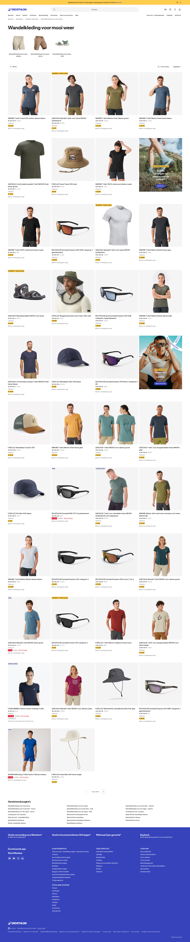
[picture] (29, 93)
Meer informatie (161, 383)
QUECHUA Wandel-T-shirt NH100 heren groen (25, 643)
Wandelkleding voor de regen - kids (79, 811)
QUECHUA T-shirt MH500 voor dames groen (112, 448)
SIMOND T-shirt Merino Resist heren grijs (155, 250)
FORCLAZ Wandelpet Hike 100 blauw (66, 382)
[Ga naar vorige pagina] (86, 791)
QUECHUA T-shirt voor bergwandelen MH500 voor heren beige (159, 644)
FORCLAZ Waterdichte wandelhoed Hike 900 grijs (115, 709)
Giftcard (178, 15)
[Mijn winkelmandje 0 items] (179, 9)
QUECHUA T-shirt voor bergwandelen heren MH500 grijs (159, 449)
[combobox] (177, 67)
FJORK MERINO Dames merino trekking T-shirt (26, 709)
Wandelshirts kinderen (16, 820)
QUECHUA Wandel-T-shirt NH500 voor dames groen (159, 579)
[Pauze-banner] (177, 2)
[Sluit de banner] (180, 2)
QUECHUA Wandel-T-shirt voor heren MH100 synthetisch (69, 119)
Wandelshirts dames (133, 817)
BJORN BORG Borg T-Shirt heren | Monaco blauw (27, 774)
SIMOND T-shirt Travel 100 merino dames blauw (26, 118)
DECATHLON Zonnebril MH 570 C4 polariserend (70, 513)
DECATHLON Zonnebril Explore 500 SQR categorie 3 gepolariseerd (72, 251)
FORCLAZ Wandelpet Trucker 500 (21, 448)
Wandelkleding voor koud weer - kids (80, 809)
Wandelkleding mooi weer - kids (62, 55)
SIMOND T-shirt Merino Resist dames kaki (155, 316)
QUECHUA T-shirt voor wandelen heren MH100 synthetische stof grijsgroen (113, 514)
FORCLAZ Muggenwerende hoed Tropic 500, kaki (71, 316)
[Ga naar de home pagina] (17, 9)
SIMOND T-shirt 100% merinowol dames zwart (113, 184)
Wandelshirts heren (133, 820)
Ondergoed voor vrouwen (135, 811)
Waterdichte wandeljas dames (137, 814)
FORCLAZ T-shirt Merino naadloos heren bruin (113, 643)
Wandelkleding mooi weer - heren (40, 55)
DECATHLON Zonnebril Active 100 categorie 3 (70, 643)
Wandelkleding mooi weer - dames (18, 55)
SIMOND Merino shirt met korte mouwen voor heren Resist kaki (160, 514)
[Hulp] (170, 9)
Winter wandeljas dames (17, 823)
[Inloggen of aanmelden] (175, 9)
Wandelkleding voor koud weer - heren (21, 809)
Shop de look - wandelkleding (18, 817)
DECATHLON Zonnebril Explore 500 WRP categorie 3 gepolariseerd (160, 710)
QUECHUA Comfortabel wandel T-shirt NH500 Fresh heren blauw (28, 383)
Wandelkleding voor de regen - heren (21, 811)
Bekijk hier (160, 186)
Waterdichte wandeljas (75, 817)
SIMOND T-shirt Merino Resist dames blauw (25, 579)
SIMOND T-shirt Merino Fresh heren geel (67, 448)
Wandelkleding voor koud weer (19, 806)
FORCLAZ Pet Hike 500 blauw (19, 513)
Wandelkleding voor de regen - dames (139, 809)
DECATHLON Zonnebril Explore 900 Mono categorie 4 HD (116, 383)
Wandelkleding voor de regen (77, 806)
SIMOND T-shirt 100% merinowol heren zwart (25, 250)
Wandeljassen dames (74, 823)
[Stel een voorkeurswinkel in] (165, 9)
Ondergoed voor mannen (17, 814)
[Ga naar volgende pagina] (103, 791)
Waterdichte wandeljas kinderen (78, 820)
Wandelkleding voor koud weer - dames (140, 806)
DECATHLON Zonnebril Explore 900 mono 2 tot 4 (114, 579)
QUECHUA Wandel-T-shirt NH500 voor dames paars (72, 709)
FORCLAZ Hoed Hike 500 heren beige (66, 774)
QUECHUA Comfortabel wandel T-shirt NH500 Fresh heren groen (28, 185)
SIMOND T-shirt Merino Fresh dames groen (112, 118)
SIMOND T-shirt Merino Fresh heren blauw (155, 118)
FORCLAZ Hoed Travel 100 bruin (64, 184)
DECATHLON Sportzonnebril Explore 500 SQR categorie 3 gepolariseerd (113, 317)
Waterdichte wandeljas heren (77, 814)
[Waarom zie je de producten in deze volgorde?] (159, 67)
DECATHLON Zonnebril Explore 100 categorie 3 (70, 579)
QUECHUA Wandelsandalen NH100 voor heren (26, 316)
